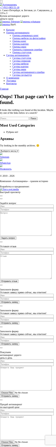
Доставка (11, 80)
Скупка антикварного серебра (28, 72)
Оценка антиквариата (17, 32)
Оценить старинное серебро (27, 49)
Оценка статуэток (21, 52)
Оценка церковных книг (25, 35)
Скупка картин (20, 66)
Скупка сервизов (21, 61)
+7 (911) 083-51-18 (9, 7)
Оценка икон (19, 46)
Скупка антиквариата (17, 55)
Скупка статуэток (21, 58)
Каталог (10, 29)
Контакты (11, 83)
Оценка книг (19, 41)
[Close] (1, 195)
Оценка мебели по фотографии (29, 38)
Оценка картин (20, 44)
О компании (12, 77)
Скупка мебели (20, 63)
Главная (4, 88)
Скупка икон (19, 69)
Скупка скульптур (22, 75)
